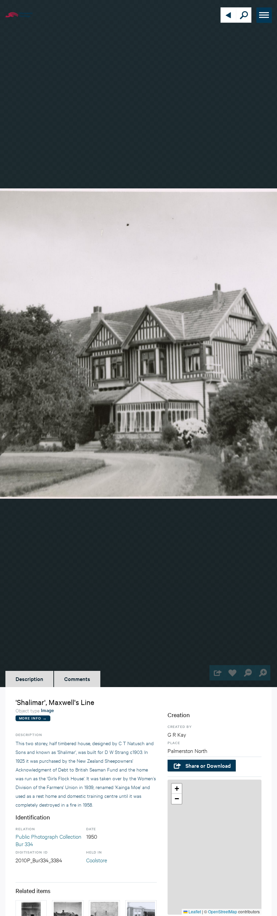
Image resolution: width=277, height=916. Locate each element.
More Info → (33, 718)
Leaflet (194, 911)
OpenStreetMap (222, 911)
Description (29, 678)
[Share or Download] (217, 672)
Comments (77, 678)
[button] (177, 789)
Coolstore (96, 859)
